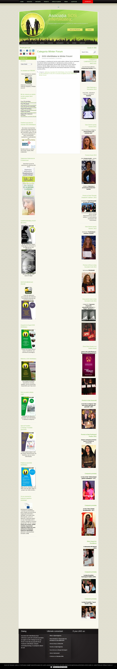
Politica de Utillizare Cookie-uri (60, 667)
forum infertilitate (72, 73)
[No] (115, 666)
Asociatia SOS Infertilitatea (57, 72)
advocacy (47, 72)
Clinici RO (50, 43)
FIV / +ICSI (34, 43)
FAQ (68, 43)
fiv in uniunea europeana (60, 73)
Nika (51, 635)
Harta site (82, 43)
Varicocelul (57, 653)
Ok (51, 667)
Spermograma (57, 635)
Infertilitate (24, 43)
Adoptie (42, 43)
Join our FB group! (75, 29)
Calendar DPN (59, 656)
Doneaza (88, 1)
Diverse (74, 43)
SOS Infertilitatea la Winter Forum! (57, 56)
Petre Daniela (53, 638)
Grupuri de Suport (62, 650)
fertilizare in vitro (48, 73)
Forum (89, 29)
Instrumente (59, 43)
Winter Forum (42, 75)
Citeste (76, 71)
